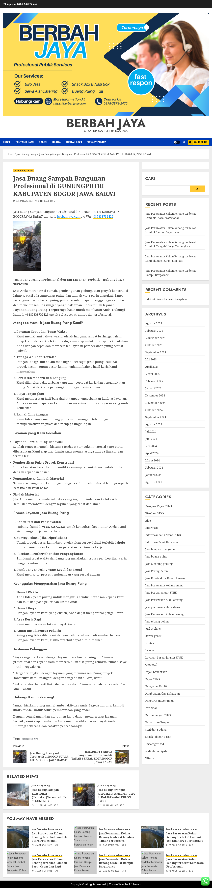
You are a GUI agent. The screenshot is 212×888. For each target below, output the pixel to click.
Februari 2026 (154, 330)
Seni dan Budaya (155, 729)
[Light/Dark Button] (177, 142)
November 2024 (155, 403)
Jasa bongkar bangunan (160, 549)
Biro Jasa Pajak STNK (158, 506)
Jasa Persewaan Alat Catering (164, 600)
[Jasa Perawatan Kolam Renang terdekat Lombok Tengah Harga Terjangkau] (152, 837)
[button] (184, 142)
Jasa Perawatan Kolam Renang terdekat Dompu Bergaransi (116, 862)
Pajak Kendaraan (156, 672)
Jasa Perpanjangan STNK (161, 592)
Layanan (150, 650)
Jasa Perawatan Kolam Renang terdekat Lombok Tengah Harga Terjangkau (170, 244)
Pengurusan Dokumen (159, 700)
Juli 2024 (150, 431)
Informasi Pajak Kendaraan (162, 542)
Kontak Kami (74, 142)
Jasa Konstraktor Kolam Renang (165, 578)
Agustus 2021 (153, 482)
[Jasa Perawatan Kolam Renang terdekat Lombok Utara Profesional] (18, 837)
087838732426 (103, 216)
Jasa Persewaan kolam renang (164, 614)
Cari (150, 178)
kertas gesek (153, 636)
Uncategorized (154, 744)
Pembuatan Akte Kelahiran (162, 693)
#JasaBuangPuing (30, 738)
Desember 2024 (155, 395)
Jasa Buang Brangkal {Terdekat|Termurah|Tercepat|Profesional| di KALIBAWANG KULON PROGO (129, 795)
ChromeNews (116, 884)
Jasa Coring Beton (156, 571)
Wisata (149, 758)
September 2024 (155, 417)
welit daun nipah (156, 751)
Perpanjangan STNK (158, 715)
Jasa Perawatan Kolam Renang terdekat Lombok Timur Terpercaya (116, 837)
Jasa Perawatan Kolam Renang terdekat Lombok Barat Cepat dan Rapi (49, 862)
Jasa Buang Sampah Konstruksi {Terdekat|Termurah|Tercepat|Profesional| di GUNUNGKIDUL (63, 795)
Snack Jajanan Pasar (158, 737)
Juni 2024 (151, 439)
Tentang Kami (24, 142)
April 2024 (151, 453)
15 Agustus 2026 (43, 845)
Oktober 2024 (153, 410)
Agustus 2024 (153, 424)
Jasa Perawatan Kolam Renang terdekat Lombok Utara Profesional (49, 837)
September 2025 (155, 352)
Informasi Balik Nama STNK (163, 535)
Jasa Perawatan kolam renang (164, 585)
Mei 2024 (151, 446)
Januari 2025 (153, 388)
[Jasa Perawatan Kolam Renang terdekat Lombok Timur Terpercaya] (85, 837)
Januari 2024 (153, 475)
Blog (148, 520)
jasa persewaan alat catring (162, 607)
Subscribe (200, 142)
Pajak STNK (152, 679)
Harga (56, 142)
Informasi (151, 528)
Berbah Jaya (106, 123)
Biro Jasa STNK (154, 513)
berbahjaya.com (24, 201)
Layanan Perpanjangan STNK (164, 657)
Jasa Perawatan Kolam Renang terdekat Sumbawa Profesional (185, 862)
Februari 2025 (154, 381)
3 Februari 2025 (46, 201)
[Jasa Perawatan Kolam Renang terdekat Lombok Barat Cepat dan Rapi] (18, 862)
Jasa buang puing (24, 170)
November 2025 (155, 338)
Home (6, 142)
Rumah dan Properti (158, 722)
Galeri (43, 142)
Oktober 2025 (153, 345)
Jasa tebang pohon (157, 621)
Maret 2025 (152, 374)
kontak (149, 643)
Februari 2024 (154, 467)
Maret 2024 (152, 460)
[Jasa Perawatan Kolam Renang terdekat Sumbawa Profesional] (152, 862)
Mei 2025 (151, 359)
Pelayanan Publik (156, 686)
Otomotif (151, 664)
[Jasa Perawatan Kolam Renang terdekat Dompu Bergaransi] (85, 862)
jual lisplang (153, 628)
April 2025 (151, 367)
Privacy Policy (96, 142)
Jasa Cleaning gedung (159, 564)
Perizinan (151, 708)
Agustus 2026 (153, 323)
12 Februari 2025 (43, 805)
